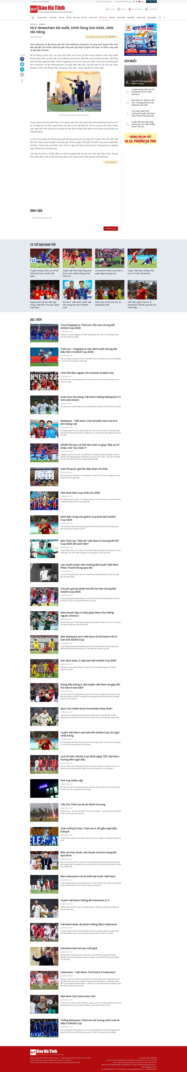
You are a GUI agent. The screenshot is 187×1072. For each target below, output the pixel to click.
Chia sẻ (22, 55)
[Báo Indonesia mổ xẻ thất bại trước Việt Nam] (44, 884)
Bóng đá (42, 24)
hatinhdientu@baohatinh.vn (146, 1065)
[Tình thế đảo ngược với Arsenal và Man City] (44, 380)
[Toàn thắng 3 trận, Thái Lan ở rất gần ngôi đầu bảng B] (44, 836)
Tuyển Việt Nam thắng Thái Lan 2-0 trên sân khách (141, 272)
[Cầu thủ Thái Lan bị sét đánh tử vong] (140, 76)
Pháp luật (93, 17)
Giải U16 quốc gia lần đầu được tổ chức (84, 469)
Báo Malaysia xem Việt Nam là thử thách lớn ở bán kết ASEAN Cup (88, 638)
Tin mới (112, 9)
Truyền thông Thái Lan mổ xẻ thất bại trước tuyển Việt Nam (142, 92)
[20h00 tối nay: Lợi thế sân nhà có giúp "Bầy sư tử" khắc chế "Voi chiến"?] (44, 452)
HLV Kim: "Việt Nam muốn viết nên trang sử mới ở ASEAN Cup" (77, 305)
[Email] (22, 69)
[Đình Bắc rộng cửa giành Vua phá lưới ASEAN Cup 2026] (44, 524)
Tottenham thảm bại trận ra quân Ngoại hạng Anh (109, 272)
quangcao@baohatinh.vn (136, 1069)
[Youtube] (139, 2)
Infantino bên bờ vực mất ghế (78, 948)
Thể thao (103, 17)
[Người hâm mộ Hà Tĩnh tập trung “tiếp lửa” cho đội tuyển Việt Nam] (44, 289)
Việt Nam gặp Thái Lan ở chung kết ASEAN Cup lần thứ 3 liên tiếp (142, 305)
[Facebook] (133, 2)
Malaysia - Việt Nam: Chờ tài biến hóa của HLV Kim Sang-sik (89, 422)
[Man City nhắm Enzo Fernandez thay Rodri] (44, 716)
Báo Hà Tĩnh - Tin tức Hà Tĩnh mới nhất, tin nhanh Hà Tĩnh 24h (52, 9)
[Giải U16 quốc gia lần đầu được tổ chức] (44, 476)
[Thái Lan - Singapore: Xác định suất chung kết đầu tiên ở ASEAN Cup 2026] (44, 357)
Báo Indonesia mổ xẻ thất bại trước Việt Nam (87, 876)
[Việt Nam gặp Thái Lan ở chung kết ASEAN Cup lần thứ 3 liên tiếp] (142, 289)
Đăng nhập (152, 1)
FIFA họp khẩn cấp (71, 780)
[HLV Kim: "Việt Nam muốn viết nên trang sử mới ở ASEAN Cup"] (77, 289)
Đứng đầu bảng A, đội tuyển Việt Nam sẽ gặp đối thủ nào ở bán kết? (90, 686)
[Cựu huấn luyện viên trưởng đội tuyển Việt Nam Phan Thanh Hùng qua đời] (44, 572)
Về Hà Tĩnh (121, 17)
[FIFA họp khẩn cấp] (44, 788)
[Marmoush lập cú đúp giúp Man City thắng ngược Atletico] (44, 620)
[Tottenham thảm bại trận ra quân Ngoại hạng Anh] (109, 258)
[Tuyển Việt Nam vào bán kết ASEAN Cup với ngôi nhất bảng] (44, 740)
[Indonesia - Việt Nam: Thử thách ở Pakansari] (44, 980)
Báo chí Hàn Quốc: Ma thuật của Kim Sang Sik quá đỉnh (88, 854)
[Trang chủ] (32, 17)
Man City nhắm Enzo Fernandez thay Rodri (86, 708)
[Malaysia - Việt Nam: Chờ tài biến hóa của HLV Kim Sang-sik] (44, 428)
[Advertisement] (74, 181)
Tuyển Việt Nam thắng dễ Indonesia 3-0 (84, 900)
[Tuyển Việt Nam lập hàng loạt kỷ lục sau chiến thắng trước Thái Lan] (77, 258)
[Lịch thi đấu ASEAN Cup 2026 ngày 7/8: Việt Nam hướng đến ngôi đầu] (44, 764)
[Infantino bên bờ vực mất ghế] (44, 956)
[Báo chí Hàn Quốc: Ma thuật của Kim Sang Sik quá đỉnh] (44, 860)
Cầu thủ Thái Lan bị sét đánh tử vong (141, 82)
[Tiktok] (136, 1)
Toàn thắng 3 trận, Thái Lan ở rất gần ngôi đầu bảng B (88, 830)
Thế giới (112, 17)
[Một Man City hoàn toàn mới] (44, 1004)
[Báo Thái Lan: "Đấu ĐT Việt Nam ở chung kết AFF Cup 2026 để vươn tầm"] (44, 548)
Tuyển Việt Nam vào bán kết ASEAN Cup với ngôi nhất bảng (89, 734)
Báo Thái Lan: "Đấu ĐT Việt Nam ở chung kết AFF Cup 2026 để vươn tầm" (142, 102)
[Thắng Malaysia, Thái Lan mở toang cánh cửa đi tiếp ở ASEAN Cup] (44, 1028)
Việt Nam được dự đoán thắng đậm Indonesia (88, 924)
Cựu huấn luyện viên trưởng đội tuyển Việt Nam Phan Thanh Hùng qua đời (143, 113)
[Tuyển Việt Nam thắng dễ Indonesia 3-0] (44, 908)
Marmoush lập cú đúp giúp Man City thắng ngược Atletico (87, 614)
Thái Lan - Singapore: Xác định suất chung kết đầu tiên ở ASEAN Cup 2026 (88, 351)
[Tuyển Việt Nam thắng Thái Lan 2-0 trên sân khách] (142, 258)
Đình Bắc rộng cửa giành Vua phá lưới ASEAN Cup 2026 (87, 518)
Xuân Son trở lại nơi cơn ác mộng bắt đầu (108, 303)
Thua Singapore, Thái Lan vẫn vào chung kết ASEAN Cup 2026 (87, 327)
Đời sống (130, 17)
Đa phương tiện (137, 9)
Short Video (42, 17)
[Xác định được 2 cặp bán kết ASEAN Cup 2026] (44, 668)
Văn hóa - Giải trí (80, 17)
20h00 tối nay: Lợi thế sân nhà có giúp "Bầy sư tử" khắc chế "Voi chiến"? (90, 446)
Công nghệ (141, 17)
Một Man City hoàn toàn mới (77, 996)
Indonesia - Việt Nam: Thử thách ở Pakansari (87, 972)
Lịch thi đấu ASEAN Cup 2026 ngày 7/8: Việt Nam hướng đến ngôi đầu (89, 758)
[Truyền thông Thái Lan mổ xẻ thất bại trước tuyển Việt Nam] (44, 258)
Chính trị (52, 17)
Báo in (123, 9)
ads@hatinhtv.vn (151, 1069)
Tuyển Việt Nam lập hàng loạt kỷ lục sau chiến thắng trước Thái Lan (143, 124)
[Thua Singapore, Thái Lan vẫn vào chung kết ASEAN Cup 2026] (44, 333)
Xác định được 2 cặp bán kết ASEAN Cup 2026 (88, 660)
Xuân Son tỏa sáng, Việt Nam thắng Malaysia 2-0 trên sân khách (90, 399)
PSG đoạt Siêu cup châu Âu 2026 (80, 493)
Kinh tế (61, 17)
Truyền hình (153, 9)
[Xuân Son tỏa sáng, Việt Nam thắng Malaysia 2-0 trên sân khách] (44, 405)
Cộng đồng (151, 17)
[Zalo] (142, 1)
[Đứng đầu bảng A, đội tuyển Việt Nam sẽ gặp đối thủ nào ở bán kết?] (44, 692)
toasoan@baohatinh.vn (149, 1067)
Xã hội (68, 17)
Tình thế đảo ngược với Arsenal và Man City (87, 373)
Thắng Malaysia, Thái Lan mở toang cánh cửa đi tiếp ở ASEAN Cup (89, 1022)
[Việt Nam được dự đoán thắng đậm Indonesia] (44, 932)
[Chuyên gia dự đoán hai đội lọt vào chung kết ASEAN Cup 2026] (44, 596)
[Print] (22, 74)
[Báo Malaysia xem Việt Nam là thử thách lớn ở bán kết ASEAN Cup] (44, 644)
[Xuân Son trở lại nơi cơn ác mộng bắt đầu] (109, 289)
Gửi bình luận (110, 228)
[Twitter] (22, 64)
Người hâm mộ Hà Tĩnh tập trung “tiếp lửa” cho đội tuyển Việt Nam (44, 305)
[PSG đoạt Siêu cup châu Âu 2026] (44, 500)
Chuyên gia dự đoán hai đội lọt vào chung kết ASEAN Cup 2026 (88, 590)
